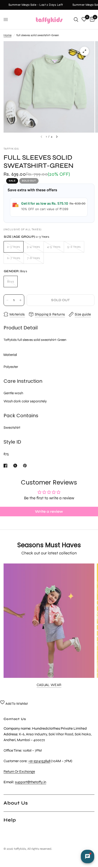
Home (7, 35)
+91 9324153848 (39, 761)
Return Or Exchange (19, 771)
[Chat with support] (87, 856)
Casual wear (49, 685)
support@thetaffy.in (30, 782)
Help (10, 820)
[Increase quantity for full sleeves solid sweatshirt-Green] (20, 300)
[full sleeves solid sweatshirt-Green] (84, 51)
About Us (16, 803)
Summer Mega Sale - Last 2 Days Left (34, 4)
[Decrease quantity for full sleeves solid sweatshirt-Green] (7, 300)
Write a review (49, 511)
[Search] (76, 19)
